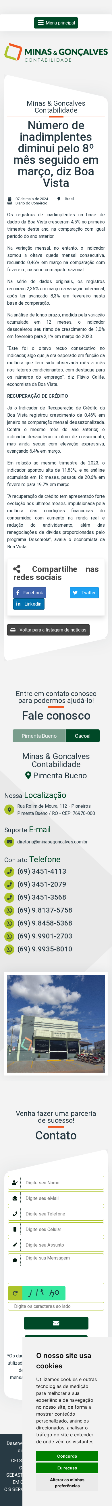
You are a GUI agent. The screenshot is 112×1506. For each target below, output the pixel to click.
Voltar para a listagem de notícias (52, 630)
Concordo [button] (67, 1456)
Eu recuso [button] (67, 1467)
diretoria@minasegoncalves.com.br (52, 842)
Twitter (88, 592)
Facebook (32, 592)
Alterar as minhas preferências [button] (67, 1482)
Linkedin (32, 604)
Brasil (69, 199)
